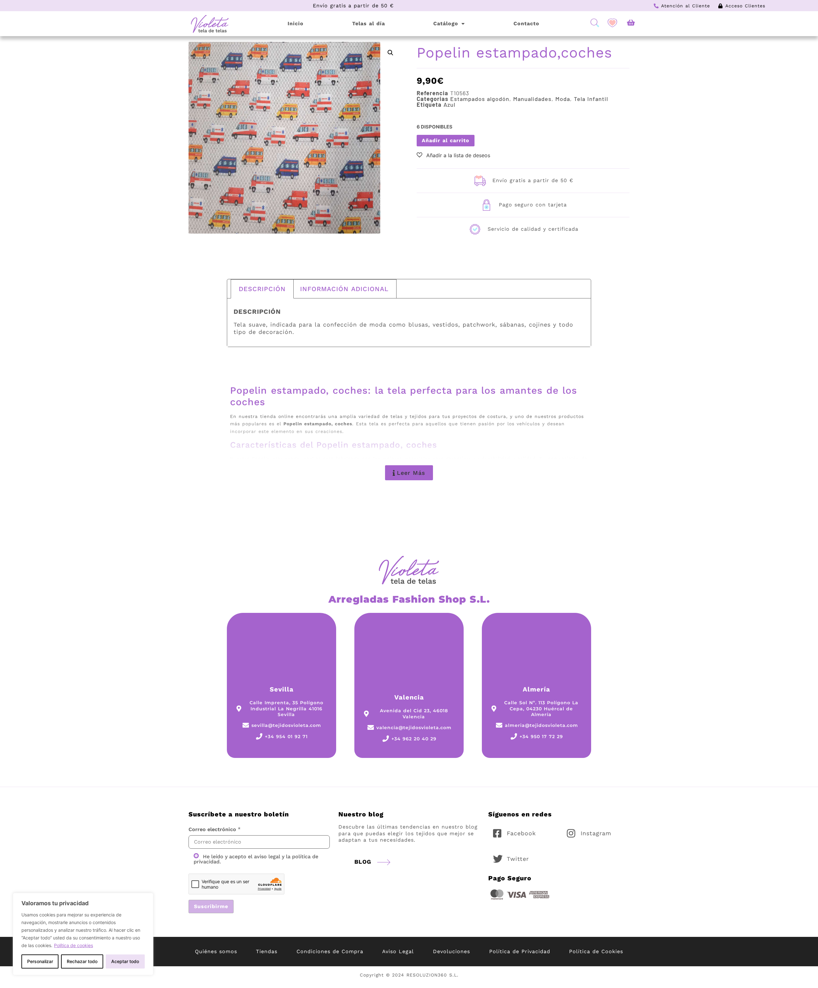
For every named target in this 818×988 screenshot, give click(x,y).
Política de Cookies (596, 951)
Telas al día (368, 23)
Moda (562, 98)
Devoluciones (451, 951)
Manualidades (532, 98)
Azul (449, 104)
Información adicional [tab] (344, 289)
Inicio (296, 23)
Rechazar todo (82, 961)
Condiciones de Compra (330, 951)
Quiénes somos (216, 951)
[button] (390, 52)
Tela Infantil (591, 98)
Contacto (526, 23)
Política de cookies (73, 945)
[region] (83, 934)
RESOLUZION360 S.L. (432, 974)
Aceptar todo (125, 961)
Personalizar (40, 961)
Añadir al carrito (445, 140)
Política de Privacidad (519, 951)
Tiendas (266, 951)
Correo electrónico (212, 829)
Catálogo (445, 23)
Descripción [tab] (262, 289)
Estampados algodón (479, 98)
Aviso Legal (398, 951)
